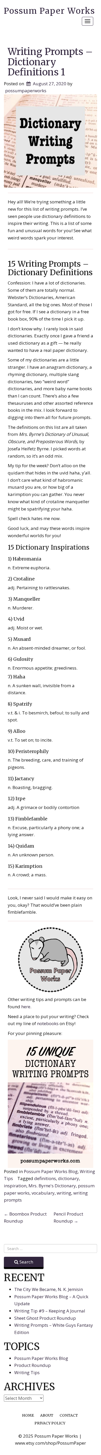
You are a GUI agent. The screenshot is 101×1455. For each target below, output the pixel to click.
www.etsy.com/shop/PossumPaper (50, 1443)
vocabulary (43, 1193)
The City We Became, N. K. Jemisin (48, 1289)
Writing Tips (27, 1372)
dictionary (68, 1178)
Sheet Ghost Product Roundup (45, 1318)
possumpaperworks (25, 91)
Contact (69, 1415)
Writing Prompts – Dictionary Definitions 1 (50, 62)
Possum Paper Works (49, 11)
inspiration (15, 1186)
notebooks (48, 1023)
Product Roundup (32, 1365)
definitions (45, 1178)
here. (26, 1007)
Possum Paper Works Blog (51, 1171)
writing (64, 1193)
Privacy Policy (49, 1423)
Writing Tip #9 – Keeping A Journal (49, 1311)
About (46, 1415)
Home (28, 1415)
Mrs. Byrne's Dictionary (52, 1186)
